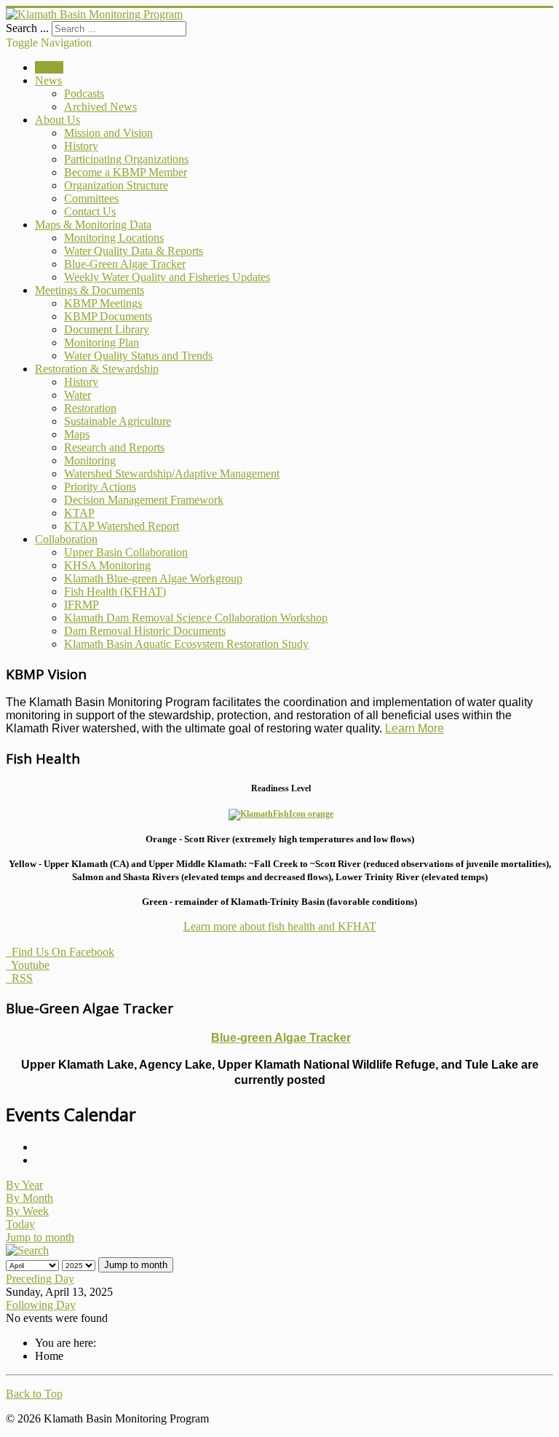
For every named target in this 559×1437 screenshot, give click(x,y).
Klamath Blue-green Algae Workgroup (153, 578)
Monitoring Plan (101, 342)
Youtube (27, 965)
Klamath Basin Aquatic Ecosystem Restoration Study (186, 644)
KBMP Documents (108, 316)
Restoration (90, 408)
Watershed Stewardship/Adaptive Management (172, 473)
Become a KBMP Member (125, 172)
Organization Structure (116, 185)
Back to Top (34, 1393)
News (48, 80)
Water (77, 395)
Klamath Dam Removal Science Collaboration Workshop (196, 617)
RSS (19, 978)
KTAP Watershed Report (121, 526)
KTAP (79, 513)
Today (20, 1224)
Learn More (414, 728)
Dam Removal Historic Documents (145, 631)
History (81, 146)
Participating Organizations (126, 159)
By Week (27, 1211)
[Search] (27, 1250)
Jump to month (40, 1237)
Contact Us (90, 211)
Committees (91, 198)
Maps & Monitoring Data (93, 224)
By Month (29, 1198)
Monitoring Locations (114, 237)
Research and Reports (114, 447)
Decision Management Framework (143, 500)
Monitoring (90, 460)
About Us (57, 120)
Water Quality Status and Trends (138, 355)
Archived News (100, 106)
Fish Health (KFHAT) (115, 591)
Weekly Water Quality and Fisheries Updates (167, 277)
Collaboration (66, 539)
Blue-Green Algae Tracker (125, 264)
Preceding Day (40, 1278)
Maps (77, 434)
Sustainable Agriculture (117, 421)
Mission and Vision (108, 133)
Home (49, 67)
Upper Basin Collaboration (126, 552)
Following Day (41, 1305)
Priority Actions (100, 486)
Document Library (106, 329)
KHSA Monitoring (107, 565)
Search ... (27, 28)
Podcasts (84, 93)
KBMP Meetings (103, 303)
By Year (24, 1185)
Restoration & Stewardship (97, 369)
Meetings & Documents (89, 290)
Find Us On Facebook (60, 952)
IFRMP (81, 604)
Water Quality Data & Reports (133, 251)
